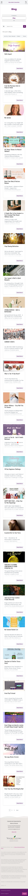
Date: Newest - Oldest (12, 36)
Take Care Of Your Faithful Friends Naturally (11, 598)
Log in (24, 893)
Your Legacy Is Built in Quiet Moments (12, 279)
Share (24, 36)
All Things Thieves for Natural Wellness (12, 150)
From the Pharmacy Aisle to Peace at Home (12, 87)
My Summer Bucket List (11, 629)
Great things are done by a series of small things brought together (13, 726)
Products (14, 15)
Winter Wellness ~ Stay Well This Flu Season (13, 406)
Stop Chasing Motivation (11, 246)
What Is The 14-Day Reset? (12, 374)
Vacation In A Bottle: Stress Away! (12, 662)
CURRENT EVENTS (9, 342)
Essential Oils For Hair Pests (12, 533)
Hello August (8, 54)
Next (17, 810)
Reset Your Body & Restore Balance (12, 182)
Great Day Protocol (9, 693)
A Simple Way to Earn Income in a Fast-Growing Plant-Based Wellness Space (13, 215)
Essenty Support (5, 893)
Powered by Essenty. (6, 890)
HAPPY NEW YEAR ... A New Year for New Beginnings (13, 502)
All (14, 20)
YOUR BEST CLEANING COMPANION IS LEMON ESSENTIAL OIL (10, 566)
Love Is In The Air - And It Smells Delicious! (13, 438)
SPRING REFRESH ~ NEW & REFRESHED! (12, 311)
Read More (20, 68)
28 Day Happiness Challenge (12, 469)
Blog (14, 18)
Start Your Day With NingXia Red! (13, 789)
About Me (14, 832)
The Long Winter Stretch (11, 757)
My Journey (7, 118)
